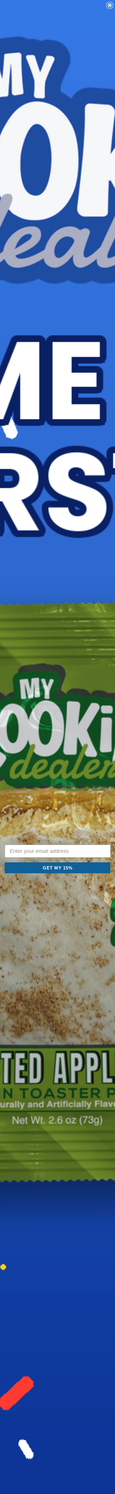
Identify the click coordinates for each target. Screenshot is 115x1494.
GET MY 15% (58, 867)
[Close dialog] (110, 5)
